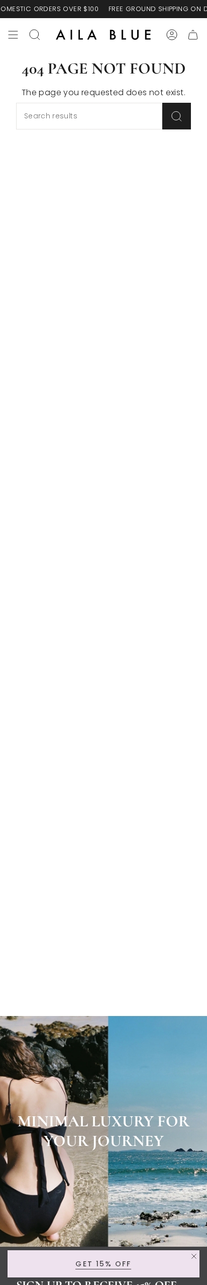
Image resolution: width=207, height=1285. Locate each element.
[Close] (193, 1256)
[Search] (176, 116)
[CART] (192, 34)
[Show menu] (13, 34)
